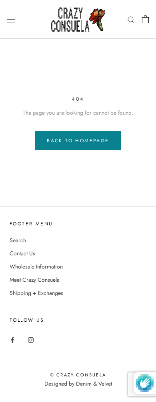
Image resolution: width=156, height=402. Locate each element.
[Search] (131, 19)
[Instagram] (31, 339)
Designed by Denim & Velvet (78, 384)
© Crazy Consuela (78, 375)
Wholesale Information (36, 267)
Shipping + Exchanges (36, 293)
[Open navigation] (11, 19)
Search (18, 240)
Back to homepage (78, 140)
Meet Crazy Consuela (35, 280)
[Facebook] (12, 339)
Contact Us (22, 253)
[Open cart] (145, 19)
